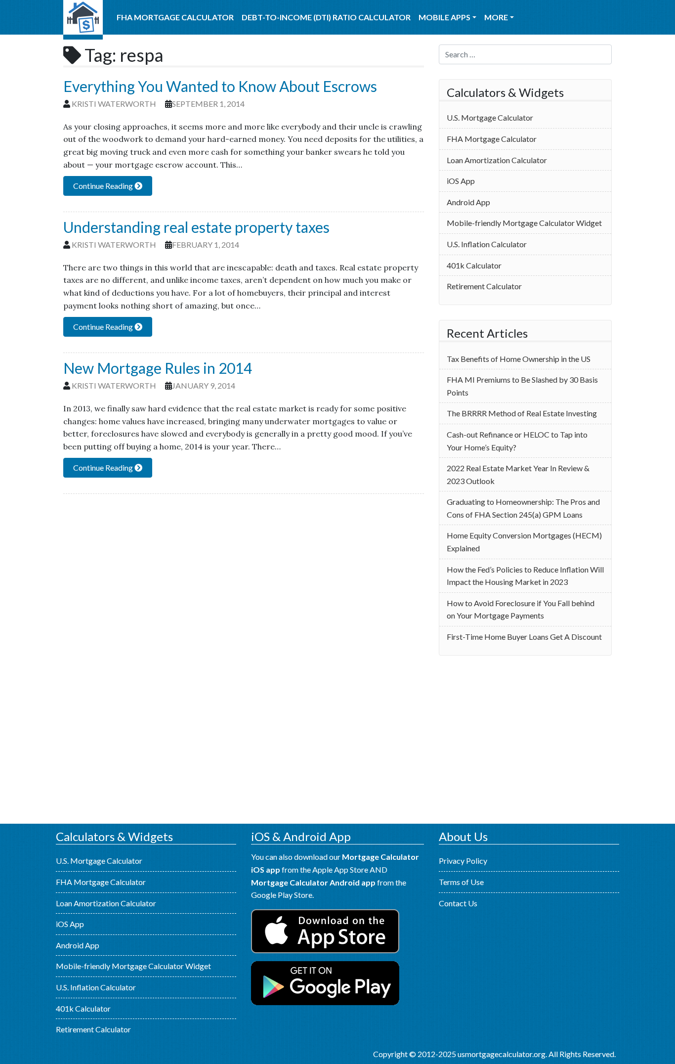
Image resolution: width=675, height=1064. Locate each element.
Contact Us (458, 903)
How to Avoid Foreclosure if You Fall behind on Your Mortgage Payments (520, 609)
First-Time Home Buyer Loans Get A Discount (524, 636)
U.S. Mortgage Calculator (83, 20)
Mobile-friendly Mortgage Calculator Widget (524, 222)
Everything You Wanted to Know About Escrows (220, 86)
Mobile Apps (444, 17)
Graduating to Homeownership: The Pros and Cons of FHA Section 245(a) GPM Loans (523, 508)
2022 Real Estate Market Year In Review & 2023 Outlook (518, 474)
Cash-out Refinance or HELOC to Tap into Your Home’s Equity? (517, 441)
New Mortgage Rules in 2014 (157, 368)
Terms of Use (461, 882)
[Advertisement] (525, 739)
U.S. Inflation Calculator (487, 244)
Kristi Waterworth (114, 103)
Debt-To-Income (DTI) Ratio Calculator (326, 17)
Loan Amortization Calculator (497, 160)
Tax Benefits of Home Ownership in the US (519, 358)
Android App (468, 202)
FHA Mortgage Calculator (175, 17)
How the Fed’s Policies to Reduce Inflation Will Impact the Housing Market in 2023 (525, 576)
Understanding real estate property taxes (196, 227)
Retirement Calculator (484, 286)
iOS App (461, 180)
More (496, 17)
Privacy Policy (463, 860)
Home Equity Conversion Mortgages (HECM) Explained (524, 542)
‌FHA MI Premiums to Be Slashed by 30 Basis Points (522, 386)
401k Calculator (474, 265)
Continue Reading (103, 185)
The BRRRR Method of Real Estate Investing (522, 413)
